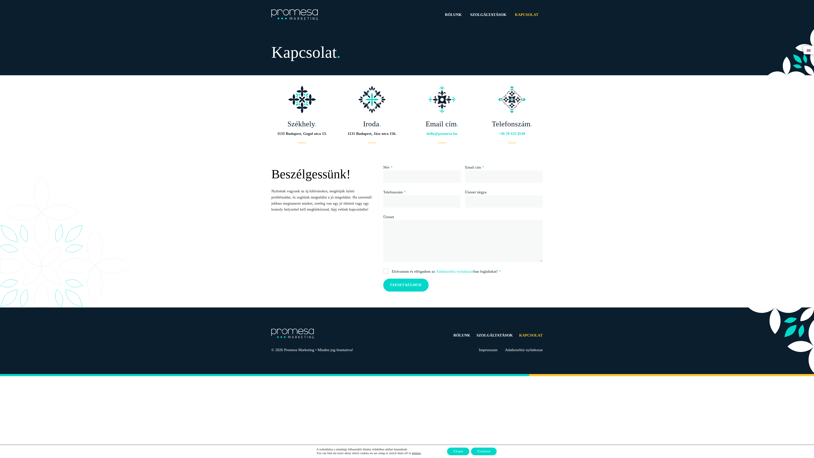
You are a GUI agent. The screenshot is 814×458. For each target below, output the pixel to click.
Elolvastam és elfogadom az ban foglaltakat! (446, 271)
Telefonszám (394, 192)
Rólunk (453, 15)
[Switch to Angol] (809, 50)
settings (416, 453)
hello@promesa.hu (442, 133)
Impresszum (488, 350)
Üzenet (388, 217)
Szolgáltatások (488, 15)
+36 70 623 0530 (512, 133)
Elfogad (458, 451)
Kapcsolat (526, 15)
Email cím (474, 167)
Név (388, 167)
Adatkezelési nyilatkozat (455, 271)
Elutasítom (483, 451)
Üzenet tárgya (475, 192)
